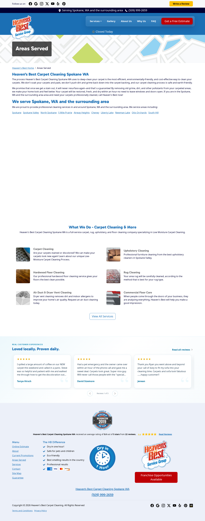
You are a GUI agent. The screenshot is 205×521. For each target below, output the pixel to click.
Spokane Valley (31, 112)
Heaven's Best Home (23, 68)
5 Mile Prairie (65, 112)
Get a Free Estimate (177, 21)
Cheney (95, 112)
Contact (16, 468)
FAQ (153, 21)
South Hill (153, 112)
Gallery (111, 21)
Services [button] (95, 21)
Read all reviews (181, 349)
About (15, 451)
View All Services (102, 316)
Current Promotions (22, 455)
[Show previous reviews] (90, 393)
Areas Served (19, 459)
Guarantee (17, 477)
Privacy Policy (40, 510)
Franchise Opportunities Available (156, 477)
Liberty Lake (107, 112)
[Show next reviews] (115, 393)
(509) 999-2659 (138, 10)
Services (16, 464)
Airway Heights (82, 112)
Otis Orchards (139, 112)
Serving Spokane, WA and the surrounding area (92, 10)
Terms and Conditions (22, 510)
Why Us (141, 21)
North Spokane (49, 112)
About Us (126, 21)
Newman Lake (122, 112)
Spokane (16, 112)
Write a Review (181, 3)
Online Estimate (20, 446)
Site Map (16, 473)
